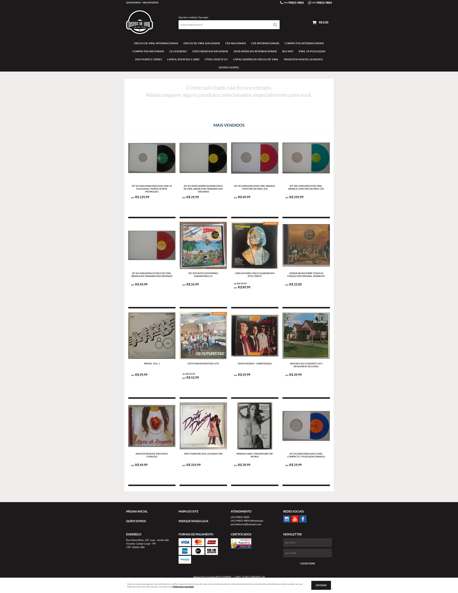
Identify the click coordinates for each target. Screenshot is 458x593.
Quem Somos (133, 2)
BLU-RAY (287, 51)
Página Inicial (137, 511)
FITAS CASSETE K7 (216, 59)
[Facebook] (302, 519)
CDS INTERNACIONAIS (265, 43)
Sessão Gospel (229, 67)
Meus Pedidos (150, 2)
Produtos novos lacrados (303, 59)
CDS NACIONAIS (235, 43)
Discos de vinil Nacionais (202, 43)
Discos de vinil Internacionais (156, 43)
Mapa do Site (188, 511)
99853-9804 (294, 2)
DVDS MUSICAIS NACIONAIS (210, 51)
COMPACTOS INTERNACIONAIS (304, 43)
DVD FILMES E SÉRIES (148, 59)
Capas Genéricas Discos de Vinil (256, 59)
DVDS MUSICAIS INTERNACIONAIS (255, 51)
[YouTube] (294, 519)
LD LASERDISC (178, 51)
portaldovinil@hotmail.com (246, 524)
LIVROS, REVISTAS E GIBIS (183, 59)
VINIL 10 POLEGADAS (312, 51)
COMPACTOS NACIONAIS (148, 51)
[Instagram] (286, 519)
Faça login (203, 17)
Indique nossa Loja (193, 521)
